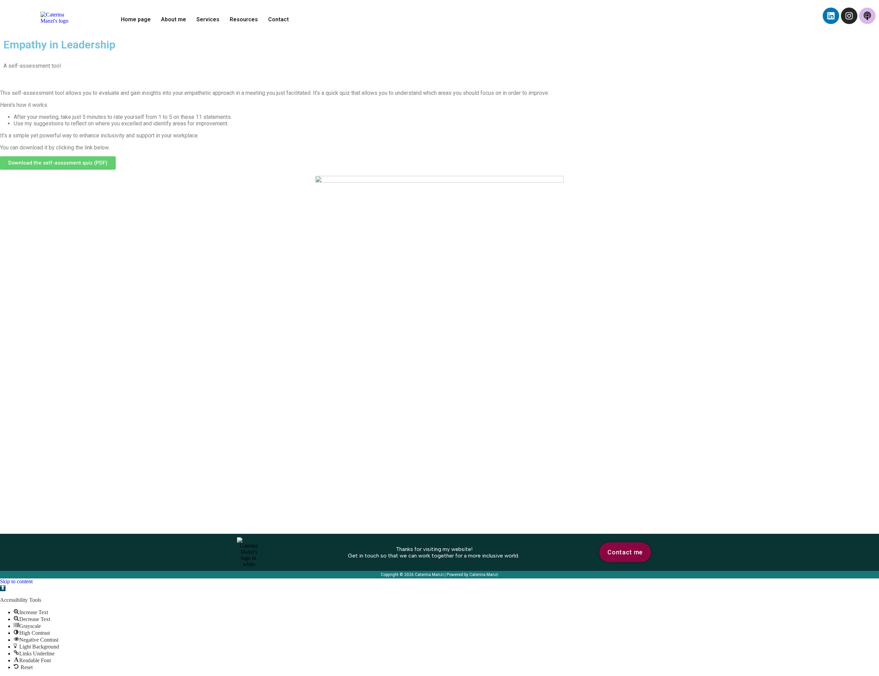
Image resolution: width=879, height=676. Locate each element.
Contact (278, 19)
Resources (244, 19)
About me (173, 19)
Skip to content (16, 581)
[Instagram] (849, 16)
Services (207, 19)
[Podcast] (867, 16)
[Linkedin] (831, 16)
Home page (136, 19)
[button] (2, 588)
